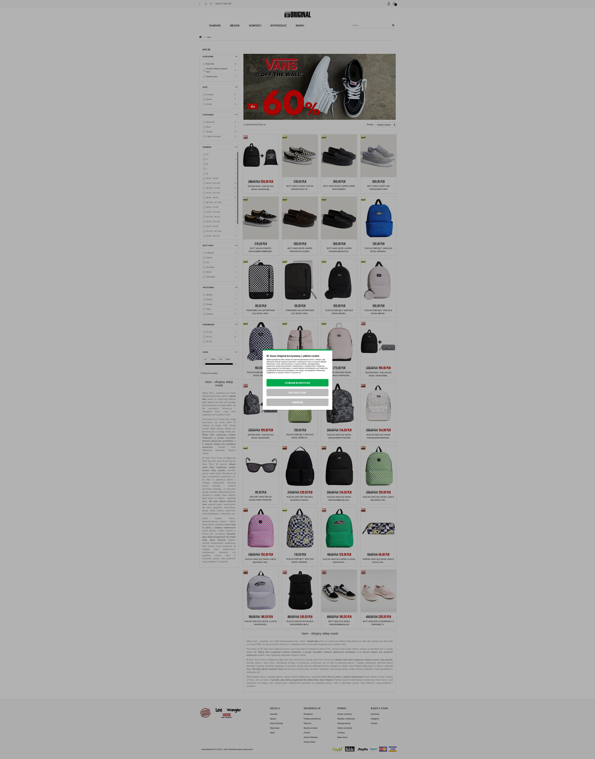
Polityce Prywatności (292, 372)
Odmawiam (297, 402)
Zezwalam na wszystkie (297, 382)
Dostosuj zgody (297, 392)
